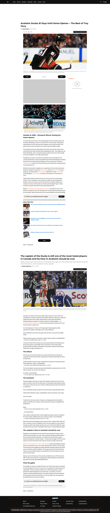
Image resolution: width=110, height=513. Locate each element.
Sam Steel (37, 188)
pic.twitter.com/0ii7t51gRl (29, 373)
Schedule (24, 2)
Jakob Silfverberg (27, 163)
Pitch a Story (26, 503)
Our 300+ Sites (69, 501)
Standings (30, 2)
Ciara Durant (25, 29)
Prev (27, 76)
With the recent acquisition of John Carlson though (36, 444)
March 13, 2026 (42, 340)
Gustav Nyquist (46, 188)
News (14, 2)
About (24, 501)
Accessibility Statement (29, 506)
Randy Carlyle (44, 170)
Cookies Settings (56, 506)
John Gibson (60, 171)
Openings (42, 501)
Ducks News (30, 244)
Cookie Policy (69, 503)
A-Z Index (42, 506)
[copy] (31, 32)
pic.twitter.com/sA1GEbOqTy (54, 416)
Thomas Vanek (36, 173)
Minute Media (16, 509)
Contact (54, 501)
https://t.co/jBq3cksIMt (39, 363)
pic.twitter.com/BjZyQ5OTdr (57, 338)
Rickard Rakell (55, 170)
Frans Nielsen (30, 188)
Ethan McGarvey (26, 266)
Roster (35, 2)
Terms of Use (55, 503)
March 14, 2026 (47, 365)
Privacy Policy (43, 503)
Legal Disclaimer (83, 503)
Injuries (39, 2)
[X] (100, 1)
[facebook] (103, 1)
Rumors (19, 2)
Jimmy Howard (42, 171)
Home (24, 244)
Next (61, 76)
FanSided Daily (82, 501)
